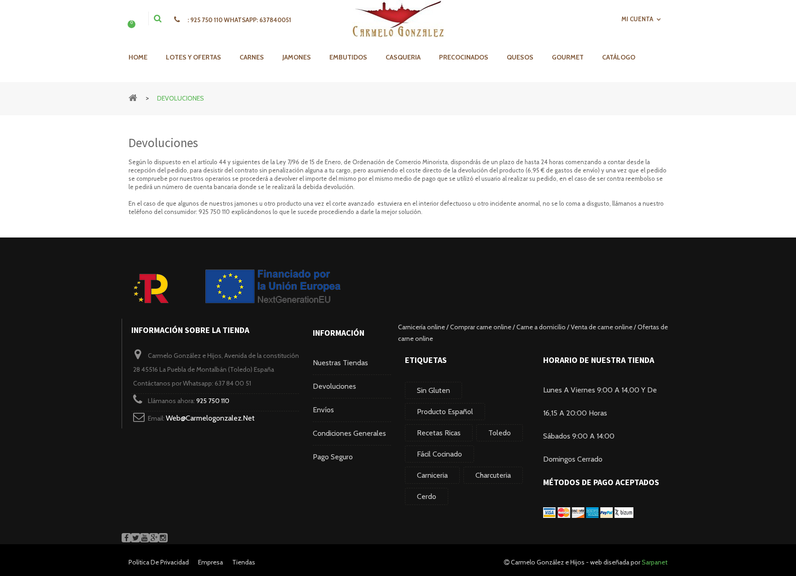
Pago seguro (333, 456)
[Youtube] (144, 537)
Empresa (210, 562)
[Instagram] (163, 537)
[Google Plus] (153, 537)
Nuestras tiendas (340, 362)
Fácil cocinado (439, 454)
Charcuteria (493, 475)
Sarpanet (654, 562)
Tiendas (243, 562)
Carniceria (432, 475)
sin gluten (433, 390)
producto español (445, 411)
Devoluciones (334, 386)
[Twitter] (135, 537)
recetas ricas (439, 432)
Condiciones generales (349, 433)
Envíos (323, 409)
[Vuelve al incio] (133, 97)
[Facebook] (126, 537)
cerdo (426, 496)
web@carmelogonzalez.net (210, 418)
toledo (499, 432)
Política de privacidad (159, 562)
